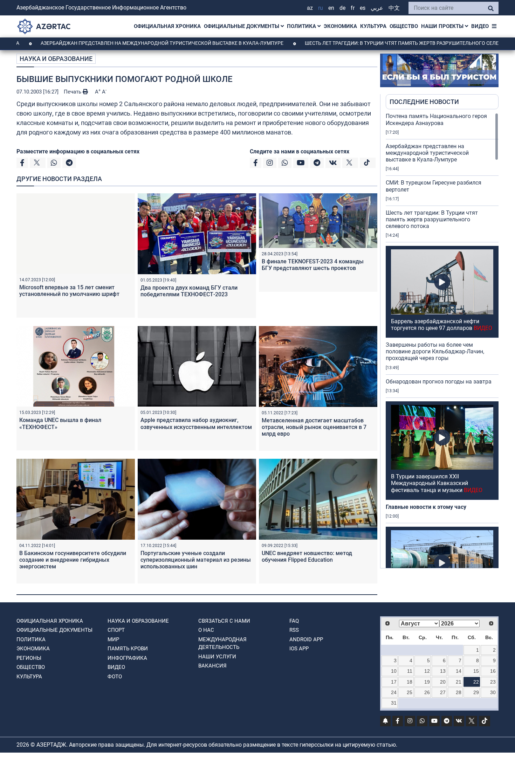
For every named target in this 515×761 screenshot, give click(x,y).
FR (353, 8)
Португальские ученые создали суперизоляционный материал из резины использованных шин (195, 560)
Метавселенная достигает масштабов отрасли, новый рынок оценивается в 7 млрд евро (314, 427)
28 (458, 692)
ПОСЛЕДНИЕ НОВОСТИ (424, 101)
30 (493, 692)
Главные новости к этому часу (427, 507)
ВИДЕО (480, 26)
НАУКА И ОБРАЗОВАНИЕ (56, 58)
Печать (73, 92)
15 (476, 671)
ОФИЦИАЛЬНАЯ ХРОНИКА (167, 26)
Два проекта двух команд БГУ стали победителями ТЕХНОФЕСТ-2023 (189, 291)
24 (394, 692)
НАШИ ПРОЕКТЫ (443, 26)
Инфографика (127, 658)
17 (394, 682)
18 (409, 682)
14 (458, 671)
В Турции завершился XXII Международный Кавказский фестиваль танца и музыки (436, 483)
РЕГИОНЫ (28, 658)
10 (394, 671)
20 (443, 682)
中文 (394, 8)
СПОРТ (116, 630)
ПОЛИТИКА (302, 26)
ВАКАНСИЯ (212, 666)
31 (394, 703)
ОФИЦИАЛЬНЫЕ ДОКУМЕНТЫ (242, 26)
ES (362, 8)
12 (427, 671)
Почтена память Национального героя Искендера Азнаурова (436, 119)
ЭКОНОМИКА (340, 26)
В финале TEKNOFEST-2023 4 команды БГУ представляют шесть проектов (313, 264)
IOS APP (299, 648)
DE (342, 8)
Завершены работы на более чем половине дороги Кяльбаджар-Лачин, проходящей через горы (435, 351)
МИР (113, 639)
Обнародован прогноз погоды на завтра (439, 381)
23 (493, 682)
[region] (442, 340)
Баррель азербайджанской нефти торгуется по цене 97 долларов (441, 324)
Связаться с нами (224, 621)
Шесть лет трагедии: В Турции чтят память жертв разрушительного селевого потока (432, 219)
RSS (294, 630)
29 (476, 692)
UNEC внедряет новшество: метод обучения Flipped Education (307, 556)
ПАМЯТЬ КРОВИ (128, 648)
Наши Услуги (217, 656)
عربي (377, 8)
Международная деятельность (222, 643)
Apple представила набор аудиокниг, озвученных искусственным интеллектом (196, 423)
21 (458, 682)
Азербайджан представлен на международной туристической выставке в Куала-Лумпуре (131, 43)
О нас (206, 630)
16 (493, 671)
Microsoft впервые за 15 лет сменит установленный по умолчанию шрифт (69, 290)
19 (427, 682)
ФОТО (115, 676)
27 (443, 692)
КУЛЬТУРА (373, 26)
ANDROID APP (306, 639)
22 (476, 682)
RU (320, 8)
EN (331, 8)
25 (409, 692)
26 (427, 692)
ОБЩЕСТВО (404, 26)
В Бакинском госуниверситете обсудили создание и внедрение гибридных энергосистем (72, 560)
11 (409, 671)
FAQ (294, 621)
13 (443, 671)
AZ (310, 8)
